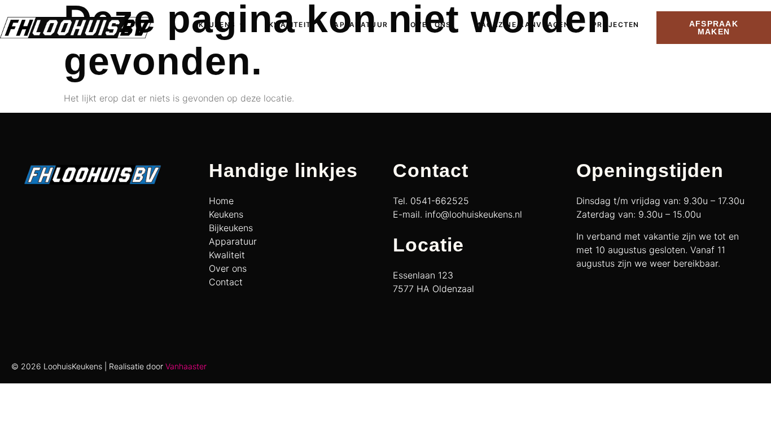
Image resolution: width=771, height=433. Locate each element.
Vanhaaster (186, 366)
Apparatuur (361, 24)
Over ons (430, 24)
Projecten (615, 24)
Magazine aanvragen (522, 24)
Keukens (217, 24)
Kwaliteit (290, 24)
